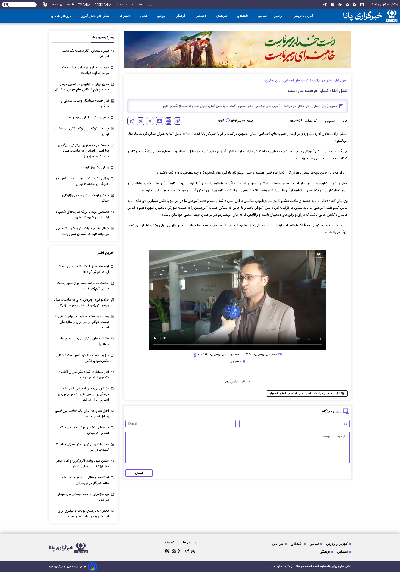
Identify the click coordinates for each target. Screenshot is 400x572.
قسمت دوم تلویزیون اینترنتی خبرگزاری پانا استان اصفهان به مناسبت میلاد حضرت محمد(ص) (83, 151)
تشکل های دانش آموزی (95, 16)
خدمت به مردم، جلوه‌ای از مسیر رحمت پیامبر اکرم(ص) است (83, 286)
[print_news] (168, 121)
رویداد (58, 5)
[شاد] (347, 4)
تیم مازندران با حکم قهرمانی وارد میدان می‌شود (82, 497)
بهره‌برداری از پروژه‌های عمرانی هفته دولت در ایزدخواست (85, 70)
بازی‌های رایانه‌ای (61, 16)
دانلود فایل (235, 362)
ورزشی (161, 16)
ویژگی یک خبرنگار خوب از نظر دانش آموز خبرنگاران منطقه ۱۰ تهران (81, 181)
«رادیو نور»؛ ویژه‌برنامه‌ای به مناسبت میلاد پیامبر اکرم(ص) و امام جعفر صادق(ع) (81, 302)
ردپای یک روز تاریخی (95, 167)
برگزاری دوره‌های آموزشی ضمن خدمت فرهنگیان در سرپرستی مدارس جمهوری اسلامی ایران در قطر (83, 394)
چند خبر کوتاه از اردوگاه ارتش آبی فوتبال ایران (81, 131)
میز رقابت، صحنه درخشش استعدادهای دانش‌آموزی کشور (82, 358)
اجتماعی (201, 16)
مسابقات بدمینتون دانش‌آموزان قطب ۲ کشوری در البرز (82, 447)
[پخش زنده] (150, 4)
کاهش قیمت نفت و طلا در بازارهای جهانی (85, 198)
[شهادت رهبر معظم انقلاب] (237, 49)
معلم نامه (137, 5)
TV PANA (84, 5)
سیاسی (263, 16)
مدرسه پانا (121, 5)
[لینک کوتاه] (177, 121)
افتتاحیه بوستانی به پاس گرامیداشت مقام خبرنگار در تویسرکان (84, 480)
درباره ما (169, 542)
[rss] (354, 4)
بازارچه (70, 5)
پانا (330, 566)
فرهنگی (180, 16)
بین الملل (222, 16)
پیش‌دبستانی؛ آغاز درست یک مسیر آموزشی (85, 53)
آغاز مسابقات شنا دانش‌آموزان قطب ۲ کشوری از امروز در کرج (83, 374)
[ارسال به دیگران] (159, 121)
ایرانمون (278, 16)
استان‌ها (125, 16)
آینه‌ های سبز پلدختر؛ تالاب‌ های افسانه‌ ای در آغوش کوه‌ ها (83, 269)
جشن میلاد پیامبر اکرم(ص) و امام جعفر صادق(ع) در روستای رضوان (82, 463)
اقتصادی (242, 16)
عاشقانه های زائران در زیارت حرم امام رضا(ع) (84, 341)
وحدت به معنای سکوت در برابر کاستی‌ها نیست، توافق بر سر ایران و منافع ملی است (82, 322)
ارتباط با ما (190, 542)
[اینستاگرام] (333, 4)
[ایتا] (340, 4)
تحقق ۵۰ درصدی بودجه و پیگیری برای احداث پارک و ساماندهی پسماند (83, 513)
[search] (6, 5)
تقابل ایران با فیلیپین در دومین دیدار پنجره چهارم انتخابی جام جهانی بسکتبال (82, 87)
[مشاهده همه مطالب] (362, 4)
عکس (143, 16)
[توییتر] (140, 121)
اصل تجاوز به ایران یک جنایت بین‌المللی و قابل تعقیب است (82, 413)
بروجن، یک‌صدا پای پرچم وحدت (87, 117)
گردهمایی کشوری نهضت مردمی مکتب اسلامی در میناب (83, 430)
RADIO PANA (103, 5)
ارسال (139, 473)
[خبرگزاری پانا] (370, 16)
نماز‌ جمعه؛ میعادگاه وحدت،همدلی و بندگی (85, 103)
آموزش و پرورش (303, 16)
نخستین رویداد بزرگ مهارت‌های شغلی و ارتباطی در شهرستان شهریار (82, 214)
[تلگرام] (325, 4)
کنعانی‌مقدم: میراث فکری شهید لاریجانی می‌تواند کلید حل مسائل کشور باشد (82, 231)
